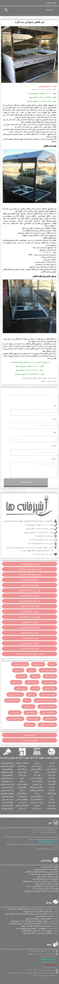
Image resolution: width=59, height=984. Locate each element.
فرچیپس (37, 805)
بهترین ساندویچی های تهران (29, 627)
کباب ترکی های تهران (7, 784)
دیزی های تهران (7, 781)
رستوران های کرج (7, 808)
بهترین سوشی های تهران (29, 632)
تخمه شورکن (22, 772)
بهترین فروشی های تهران (29, 569)
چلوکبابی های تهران (7, 766)
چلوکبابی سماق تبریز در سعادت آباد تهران (37, 933)
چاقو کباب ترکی (37, 781)
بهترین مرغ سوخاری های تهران (29, 590)
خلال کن (51, 790)
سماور (22, 778)
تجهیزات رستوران (20, 664)
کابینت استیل (32, 682)
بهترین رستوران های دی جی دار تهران (29, 653)
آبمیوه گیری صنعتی (22, 805)
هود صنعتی (52, 781)
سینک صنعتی (38, 664)
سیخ (51, 796)
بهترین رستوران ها (7, 757)
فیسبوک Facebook (49, 967)
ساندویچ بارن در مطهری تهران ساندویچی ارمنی (31, 928)
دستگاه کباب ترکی (48, 712)
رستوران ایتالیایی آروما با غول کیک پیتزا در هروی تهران (29, 921)
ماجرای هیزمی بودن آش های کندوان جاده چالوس (41, 871)
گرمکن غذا (21, 676)
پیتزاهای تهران (7, 769)
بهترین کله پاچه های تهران (29, 606)
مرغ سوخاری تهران (7, 790)
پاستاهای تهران (7, 775)
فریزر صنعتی (37, 808)
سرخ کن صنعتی (37, 766)
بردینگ (36, 793)
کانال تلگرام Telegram (48, 959)
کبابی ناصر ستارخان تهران (44, 916)
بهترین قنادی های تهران (29, 643)
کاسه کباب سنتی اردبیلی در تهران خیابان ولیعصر (24, 923)
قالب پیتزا (18, 670)
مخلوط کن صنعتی (22, 799)
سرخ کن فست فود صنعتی (45, 700)
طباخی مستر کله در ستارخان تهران (46, 884)
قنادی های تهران (7, 787)
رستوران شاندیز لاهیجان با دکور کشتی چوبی (36, 926)
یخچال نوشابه (33, 718)
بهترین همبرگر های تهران (29, 585)
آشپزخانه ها (51, 3)
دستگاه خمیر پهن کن (47, 706)
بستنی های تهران (7, 799)
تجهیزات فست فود (40, 378)
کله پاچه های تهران (7, 778)
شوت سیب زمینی (37, 802)
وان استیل (16, 682)
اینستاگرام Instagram (48, 956)
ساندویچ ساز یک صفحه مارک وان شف (45, 879)
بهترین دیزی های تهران (29, 611)
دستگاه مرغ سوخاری (37, 790)
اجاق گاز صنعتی (49, 682)
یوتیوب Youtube (49, 964)
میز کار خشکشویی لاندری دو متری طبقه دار (43, 874)
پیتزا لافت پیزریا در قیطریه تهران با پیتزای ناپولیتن (41, 891)
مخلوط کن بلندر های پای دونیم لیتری (46, 869)
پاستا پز (22, 790)
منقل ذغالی (51, 775)
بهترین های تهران (30, 563)
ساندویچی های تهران (7, 793)
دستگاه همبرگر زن (37, 799)
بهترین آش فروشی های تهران (29, 600)
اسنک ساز (22, 802)
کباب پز (52, 664)
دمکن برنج (51, 805)
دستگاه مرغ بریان (15, 694)
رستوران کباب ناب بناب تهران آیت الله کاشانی (37, 930)
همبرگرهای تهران (7, 763)
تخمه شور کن (50, 718)
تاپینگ (27, 700)
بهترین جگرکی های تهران (29, 595)
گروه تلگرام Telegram (48, 962)
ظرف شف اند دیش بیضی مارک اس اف (45, 888)
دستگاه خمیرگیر (12, 700)
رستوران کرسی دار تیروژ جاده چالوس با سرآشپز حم (25, 909)
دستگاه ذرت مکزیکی (47, 724)
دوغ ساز (51, 787)
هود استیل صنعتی (48, 694)
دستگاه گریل (30, 712)
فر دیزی (35, 688)
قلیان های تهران (7, 805)
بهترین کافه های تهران (29, 638)
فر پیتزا (31, 670)
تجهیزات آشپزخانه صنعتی (49, 867)
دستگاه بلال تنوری (15, 718)
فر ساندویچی (27, 378)
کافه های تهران (7, 802)
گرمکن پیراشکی (22, 784)
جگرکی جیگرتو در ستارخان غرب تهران (38, 918)
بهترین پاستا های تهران (29, 622)
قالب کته (35, 676)
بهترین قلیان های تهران (29, 648)
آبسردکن (22, 808)
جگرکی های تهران (7, 772)
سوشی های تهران (7, 796)
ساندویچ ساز (14, 712)
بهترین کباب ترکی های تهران (29, 616)
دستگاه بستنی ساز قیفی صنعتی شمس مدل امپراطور (40, 881)
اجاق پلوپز (29, 724)
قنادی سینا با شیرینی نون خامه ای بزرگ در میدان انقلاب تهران (25, 913)
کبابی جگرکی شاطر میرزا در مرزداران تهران (37, 911)
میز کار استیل (49, 688)
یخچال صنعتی (51, 808)
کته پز (52, 799)
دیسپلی (22, 781)
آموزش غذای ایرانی (29, 740)
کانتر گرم (31, 694)
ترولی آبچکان (21, 688)
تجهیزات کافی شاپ (22, 757)
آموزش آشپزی (29, 735)
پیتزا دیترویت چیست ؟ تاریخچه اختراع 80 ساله (42, 886)
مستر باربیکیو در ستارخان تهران (47, 876)
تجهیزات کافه (50, 676)
